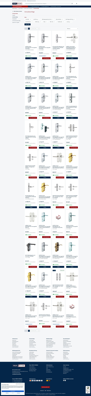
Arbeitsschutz (15, 338)
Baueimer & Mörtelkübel (67, 341)
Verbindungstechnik (49, 344)
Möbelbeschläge (49, 338)
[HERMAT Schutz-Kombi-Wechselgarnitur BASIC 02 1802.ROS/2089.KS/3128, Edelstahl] (72, 38)
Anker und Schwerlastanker (16, 352)
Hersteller (27, 19)
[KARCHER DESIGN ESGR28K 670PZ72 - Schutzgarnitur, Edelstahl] (31, 158)
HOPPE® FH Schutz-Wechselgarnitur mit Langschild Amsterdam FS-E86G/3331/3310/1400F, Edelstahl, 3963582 (72, 226)
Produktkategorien (18, 6)
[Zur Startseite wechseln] (17, 4)
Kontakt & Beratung (32, 369)
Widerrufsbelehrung (49, 366)
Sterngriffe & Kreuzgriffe (16, 353)
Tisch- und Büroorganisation (50, 343)
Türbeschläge (31, 340)
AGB (47, 368)
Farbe (44, 21)
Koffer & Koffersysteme (33, 356)
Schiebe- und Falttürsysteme (50, 342)
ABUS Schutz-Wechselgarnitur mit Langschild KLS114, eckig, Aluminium (71, 107)
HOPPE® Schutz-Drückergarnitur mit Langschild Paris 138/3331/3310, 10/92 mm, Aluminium (31, 77)
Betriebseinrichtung (33, 350)
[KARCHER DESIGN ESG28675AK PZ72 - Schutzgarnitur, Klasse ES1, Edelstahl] (72, 128)
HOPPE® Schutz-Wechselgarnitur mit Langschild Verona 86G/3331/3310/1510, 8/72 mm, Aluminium (44, 166)
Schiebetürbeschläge (32, 344)
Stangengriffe (14, 18)
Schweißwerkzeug (66, 353)
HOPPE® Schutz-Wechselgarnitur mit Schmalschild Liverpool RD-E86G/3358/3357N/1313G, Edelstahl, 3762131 (57, 226)
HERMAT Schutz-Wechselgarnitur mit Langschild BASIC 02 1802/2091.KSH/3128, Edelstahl (58, 166)
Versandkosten (43, 393)
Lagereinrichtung (32, 357)
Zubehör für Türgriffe (15, 22)
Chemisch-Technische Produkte (52, 350)
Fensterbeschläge (32, 341)
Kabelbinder (14, 355)
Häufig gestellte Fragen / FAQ (68, 369)
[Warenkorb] (78, 4)
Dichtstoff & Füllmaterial (50, 353)
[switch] (88, 392)
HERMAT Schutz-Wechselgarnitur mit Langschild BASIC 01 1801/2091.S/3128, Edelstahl (58, 315)
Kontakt (64, 366)
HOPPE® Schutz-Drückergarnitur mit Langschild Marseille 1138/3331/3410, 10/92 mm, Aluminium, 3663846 (44, 107)
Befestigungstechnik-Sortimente (17, 356)
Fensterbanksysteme (32, 342)
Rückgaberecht (66, 368)
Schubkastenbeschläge (50, 341)
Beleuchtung (31, 353)
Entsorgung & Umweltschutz (33, 355)
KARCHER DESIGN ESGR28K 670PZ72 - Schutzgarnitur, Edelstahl (30, 166)
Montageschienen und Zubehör (17, 357)
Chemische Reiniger (49, 352)
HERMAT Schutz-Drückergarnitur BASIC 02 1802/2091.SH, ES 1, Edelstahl (71, 286)
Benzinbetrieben (65, 354)
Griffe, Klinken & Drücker (18, 11)
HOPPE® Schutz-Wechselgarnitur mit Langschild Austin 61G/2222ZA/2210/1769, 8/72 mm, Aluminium (44, 137)
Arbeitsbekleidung (15, 341)
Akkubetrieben (65, 352)
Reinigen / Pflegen (49, 355)
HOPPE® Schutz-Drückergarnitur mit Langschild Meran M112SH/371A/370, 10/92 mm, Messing (58, 256)
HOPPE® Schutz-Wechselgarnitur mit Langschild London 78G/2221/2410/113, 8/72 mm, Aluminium (58, 137)
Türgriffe (13, 15)
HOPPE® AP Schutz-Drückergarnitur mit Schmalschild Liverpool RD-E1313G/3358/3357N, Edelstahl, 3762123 (71, 315)
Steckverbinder (14, 354)
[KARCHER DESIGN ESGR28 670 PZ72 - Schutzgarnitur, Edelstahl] (45, 307)
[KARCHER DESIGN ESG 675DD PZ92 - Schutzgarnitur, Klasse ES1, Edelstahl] (58, 277)
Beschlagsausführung (69, 19)
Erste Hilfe (14, 343)
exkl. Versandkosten (32, 53)
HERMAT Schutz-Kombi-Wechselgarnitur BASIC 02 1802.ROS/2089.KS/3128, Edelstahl (71, 47)
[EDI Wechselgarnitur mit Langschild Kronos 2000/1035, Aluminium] (31, 187)
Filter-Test (51, 21)
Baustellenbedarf (66, 338)
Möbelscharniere (49, 340)
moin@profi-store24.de (32, 0)
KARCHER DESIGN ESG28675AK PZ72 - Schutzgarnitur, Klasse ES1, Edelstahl (71, 137)
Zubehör (64, 355)
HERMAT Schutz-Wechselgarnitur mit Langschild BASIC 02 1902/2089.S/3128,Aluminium (31, 226)
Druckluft (64, 356)
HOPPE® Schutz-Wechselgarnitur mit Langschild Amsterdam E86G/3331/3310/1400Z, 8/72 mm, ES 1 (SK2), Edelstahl (31, 47)
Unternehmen (31, 366)
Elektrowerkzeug (66, 350)
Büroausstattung (32, 354)
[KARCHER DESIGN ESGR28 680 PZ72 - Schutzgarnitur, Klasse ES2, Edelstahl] (58, 187)
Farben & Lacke (48, 354)
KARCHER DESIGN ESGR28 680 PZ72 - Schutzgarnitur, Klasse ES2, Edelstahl (58, 196)
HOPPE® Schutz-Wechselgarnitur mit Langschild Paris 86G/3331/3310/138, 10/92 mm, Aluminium (44, 77)
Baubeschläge (32, 338)
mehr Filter (28, 24)
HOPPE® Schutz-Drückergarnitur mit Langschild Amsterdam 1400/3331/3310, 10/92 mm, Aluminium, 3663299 (31, 107)
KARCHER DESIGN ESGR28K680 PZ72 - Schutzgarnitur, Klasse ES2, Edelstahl (71, 196)
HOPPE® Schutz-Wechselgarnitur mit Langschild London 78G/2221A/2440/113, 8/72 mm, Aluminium (44, 256)
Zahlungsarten (65, 372)
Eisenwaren (31, 343)
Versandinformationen (67, 370)
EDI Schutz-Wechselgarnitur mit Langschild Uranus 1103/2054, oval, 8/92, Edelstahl (58, 47)
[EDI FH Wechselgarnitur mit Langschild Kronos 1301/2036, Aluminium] (72, 68)
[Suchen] (72, 4)
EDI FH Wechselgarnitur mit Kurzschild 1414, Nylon (30, 256)
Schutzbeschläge (15, 17)
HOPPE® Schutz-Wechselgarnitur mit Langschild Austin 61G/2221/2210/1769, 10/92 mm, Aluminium (72, 256)
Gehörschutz (14, 344)
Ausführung (35, 19)
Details (31, 58)
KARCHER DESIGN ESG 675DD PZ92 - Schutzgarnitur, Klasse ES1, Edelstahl (58, 286)
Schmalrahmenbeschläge (16, 20)
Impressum (48, 369)
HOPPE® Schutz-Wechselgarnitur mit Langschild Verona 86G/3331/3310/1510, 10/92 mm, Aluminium (44, 286)
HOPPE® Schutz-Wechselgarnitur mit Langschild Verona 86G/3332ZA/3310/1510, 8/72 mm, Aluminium (58, 107)
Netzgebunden (65, 357)
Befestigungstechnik (16, 350)
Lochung (68, 21)
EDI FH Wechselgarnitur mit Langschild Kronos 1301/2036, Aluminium (71, 77)
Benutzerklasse (58, 19)
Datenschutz (48, 370)
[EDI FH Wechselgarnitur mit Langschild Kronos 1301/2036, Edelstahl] (31, 128)
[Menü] (89, 386)
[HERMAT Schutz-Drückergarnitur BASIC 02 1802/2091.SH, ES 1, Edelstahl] (72, 277)
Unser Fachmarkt (32, 368)
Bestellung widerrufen (45, 387)
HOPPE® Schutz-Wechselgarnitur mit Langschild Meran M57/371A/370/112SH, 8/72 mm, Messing (31, 286)
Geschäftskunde (49, 372)
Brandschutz (14, 342)
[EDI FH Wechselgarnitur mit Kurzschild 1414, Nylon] (31, 247)
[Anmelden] (77, 4)
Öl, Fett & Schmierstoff (49, 357)
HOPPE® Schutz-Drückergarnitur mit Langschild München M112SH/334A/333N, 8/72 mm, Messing (44, 196)
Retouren (65, 373)
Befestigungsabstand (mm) (47, 19)
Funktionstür (60, 21)
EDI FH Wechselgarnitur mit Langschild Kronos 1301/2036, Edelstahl (30, 137)
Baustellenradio (65, 344)
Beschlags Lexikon (32, 370)
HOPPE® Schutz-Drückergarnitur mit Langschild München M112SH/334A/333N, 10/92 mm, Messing (71, 166)
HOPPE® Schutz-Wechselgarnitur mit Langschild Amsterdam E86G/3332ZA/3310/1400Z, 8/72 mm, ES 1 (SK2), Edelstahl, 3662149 (44, 47)
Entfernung (37, 21)
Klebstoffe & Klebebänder (50, 356)
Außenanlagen (31, 352)
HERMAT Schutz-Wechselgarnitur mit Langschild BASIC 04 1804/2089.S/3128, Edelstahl (31, 315)
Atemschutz (14, 340)
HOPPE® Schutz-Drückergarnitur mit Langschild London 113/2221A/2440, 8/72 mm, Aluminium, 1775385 (44, 226)
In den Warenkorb (46, 58)
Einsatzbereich (28, 21)
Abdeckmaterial (65, 340)
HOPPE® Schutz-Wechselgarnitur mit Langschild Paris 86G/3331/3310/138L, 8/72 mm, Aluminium (58, 77)
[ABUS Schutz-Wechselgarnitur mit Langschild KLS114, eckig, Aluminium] (72, 98)
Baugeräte (64, 342)
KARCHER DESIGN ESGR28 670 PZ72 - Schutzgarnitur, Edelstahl (44, 315)
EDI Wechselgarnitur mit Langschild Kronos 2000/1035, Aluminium (30, 196)
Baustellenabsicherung (67, 343)
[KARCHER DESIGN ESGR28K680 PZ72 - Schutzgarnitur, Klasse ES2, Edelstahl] (72, 187)
